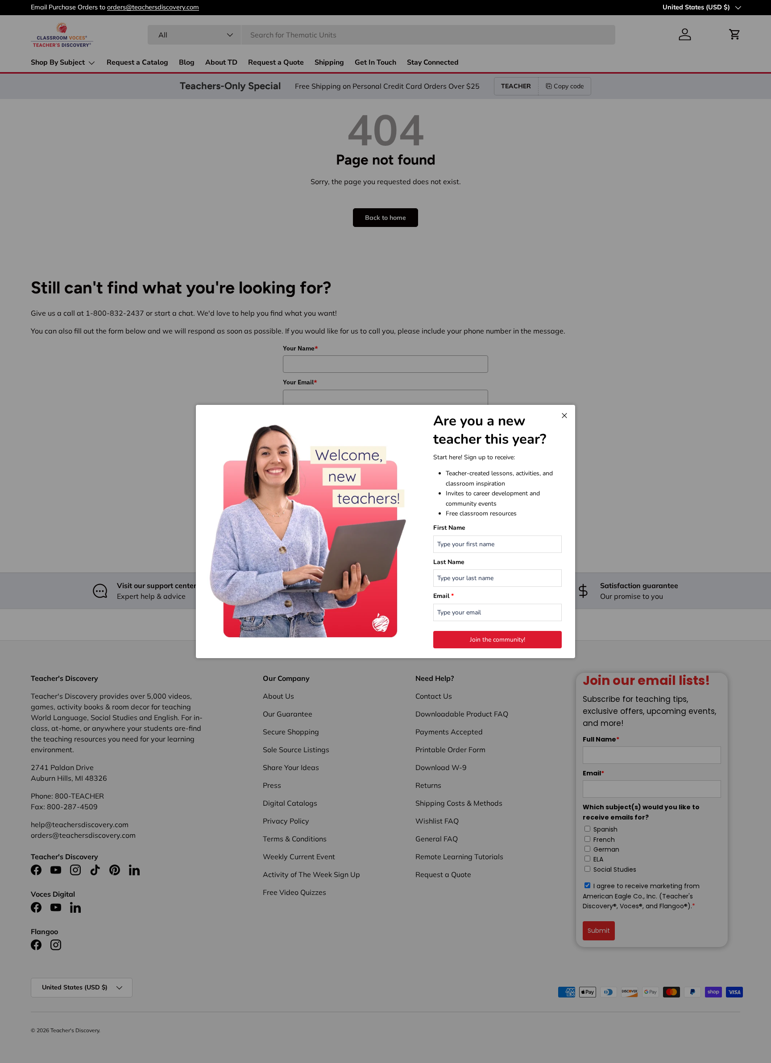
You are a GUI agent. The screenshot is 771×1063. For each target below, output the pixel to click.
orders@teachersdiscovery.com (607, 7)
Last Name (448, 562)
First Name (449, 527)
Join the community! (497, 639)
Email (443, 596)
